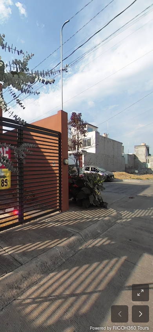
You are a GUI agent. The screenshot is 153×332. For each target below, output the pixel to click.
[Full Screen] (140, 292)
